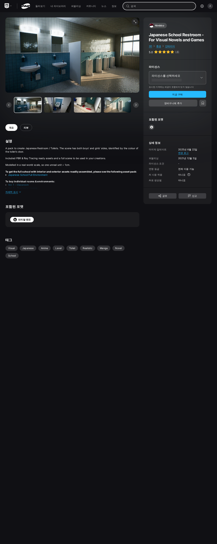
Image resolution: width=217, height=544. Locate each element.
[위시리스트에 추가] (202, 103)
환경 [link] (158, 46)
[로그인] (210, 6)
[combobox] (161, 6)
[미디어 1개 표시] (57, 105)
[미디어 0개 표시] (27, 105)
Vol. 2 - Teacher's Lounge (22, 188)
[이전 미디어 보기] (9, 105)
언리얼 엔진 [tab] (24, 219)
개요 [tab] (11, 127)
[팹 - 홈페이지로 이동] (25, 6)
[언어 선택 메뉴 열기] (202, 6)
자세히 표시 (11, 191)
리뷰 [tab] (26, 127)
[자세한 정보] (189, 175)
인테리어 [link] (170, 46)
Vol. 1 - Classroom (18, 184)
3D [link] (150, 46)
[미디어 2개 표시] (87, 105)
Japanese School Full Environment (27, 174)
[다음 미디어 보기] (136, 105)
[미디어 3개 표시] (117, 105)
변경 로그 (183, 152)
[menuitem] (40, 6)
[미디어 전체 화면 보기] (135, 21)
